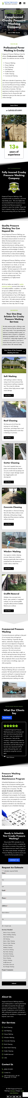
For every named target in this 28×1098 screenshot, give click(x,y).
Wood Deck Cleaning (8, 956)
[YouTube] (17, 1096)
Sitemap (12, 1091)
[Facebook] (8, 1096)
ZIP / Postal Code (6, 926)
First (3, 880)
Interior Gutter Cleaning (9, 941)
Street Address (5, 912)
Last (3, 886)
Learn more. (10, 1016)
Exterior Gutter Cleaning (9, 943)
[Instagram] (14, 1096)
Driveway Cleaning (7, 945)
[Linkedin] (20, 1096)
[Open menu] (24, 3)
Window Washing (7, 960)
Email (4, 890)
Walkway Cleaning (7, 947)
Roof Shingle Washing (8, 967)
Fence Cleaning (7, 958)
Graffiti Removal (7, 962)
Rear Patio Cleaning (8, 952)
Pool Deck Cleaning (8, 954)
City (3, 919)
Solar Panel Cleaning (8, 937)
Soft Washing (6, 939)
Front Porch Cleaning (8, 949)
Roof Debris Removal (8, 964)
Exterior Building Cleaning (9, 935)
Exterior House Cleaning (9, 932)
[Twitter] (11, 1096)
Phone (4, 898)
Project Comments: (7, 970)
